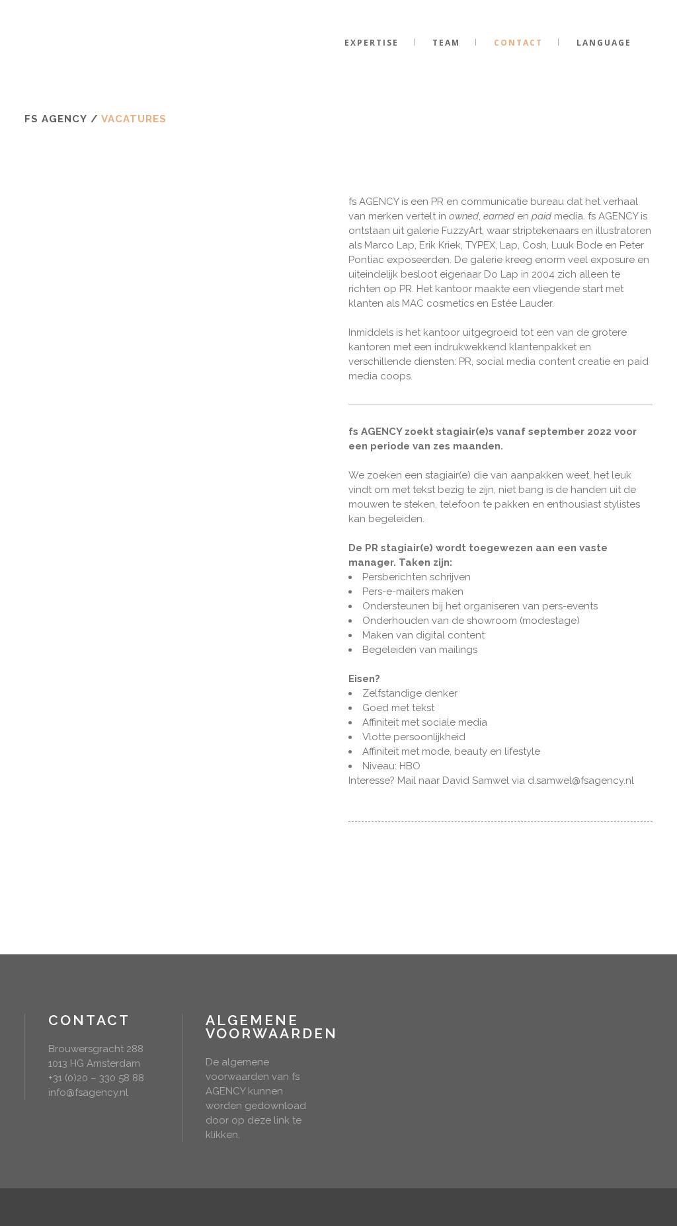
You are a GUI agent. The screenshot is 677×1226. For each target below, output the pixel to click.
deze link (268, 1120)
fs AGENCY (55, 119)
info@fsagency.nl (88, 1092)
